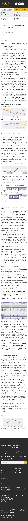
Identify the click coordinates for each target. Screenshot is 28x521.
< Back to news (4, 34)
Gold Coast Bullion (5, 495)
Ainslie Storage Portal (5, 483)
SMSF (2, 475)
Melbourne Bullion (5, 487)
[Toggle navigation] (25, 4)
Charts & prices (4, 478)
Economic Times (15, 201)
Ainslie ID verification (5, 482)
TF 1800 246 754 (4, 491)
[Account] (19, 4)
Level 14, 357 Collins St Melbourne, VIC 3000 (6, 489)
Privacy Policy (11, 515)
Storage (3, 472)
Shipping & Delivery (19, 472)
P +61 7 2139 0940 (5, 500)
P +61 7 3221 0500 (19, 491)
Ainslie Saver (18, 468)
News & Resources (19, 470)
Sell (1, 470)
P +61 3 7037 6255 (5, 490)
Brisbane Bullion (18, 487)
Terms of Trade (4, 515)
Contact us (17, 475)
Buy (2, 468)
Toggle (3, 10)
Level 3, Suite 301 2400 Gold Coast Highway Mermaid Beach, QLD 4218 (7, 498)
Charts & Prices (22, 9)
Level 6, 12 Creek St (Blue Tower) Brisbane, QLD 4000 (20, 489)
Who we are (3, 480)
